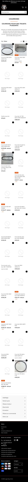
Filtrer (5, 41)
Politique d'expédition (6, 454)
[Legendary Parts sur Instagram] (15, 440)
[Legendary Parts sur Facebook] (17, 440)
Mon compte (4, 432)
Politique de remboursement (8, 450)
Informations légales (6, 448)
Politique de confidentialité (8, 452)
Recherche (3, 426)
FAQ (2, 428)
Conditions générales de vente (8, 456)
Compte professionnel (6, 430)
